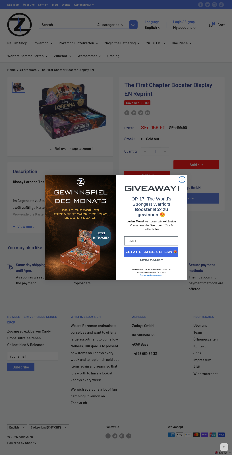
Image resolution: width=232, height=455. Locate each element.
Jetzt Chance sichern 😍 (151, 252)
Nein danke (151, 260)
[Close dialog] (182, 179)
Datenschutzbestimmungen (151, 275)
